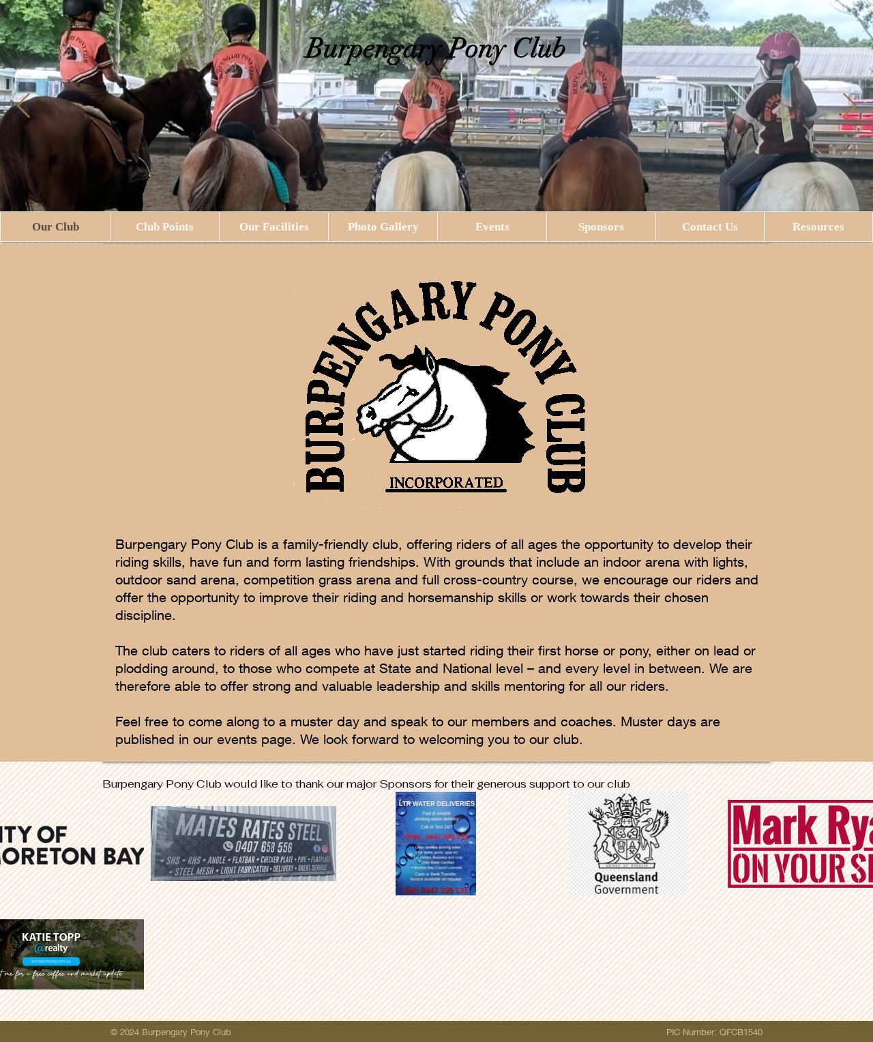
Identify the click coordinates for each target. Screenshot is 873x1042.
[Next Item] (849, 106)
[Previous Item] (23, 106)
